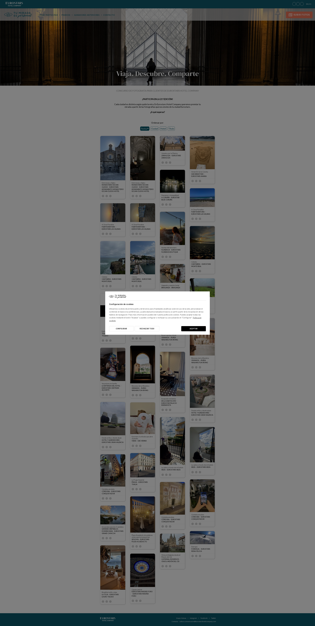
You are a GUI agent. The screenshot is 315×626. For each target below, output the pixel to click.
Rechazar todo (147, 329)
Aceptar (194, 329)
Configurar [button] (121, 329)
